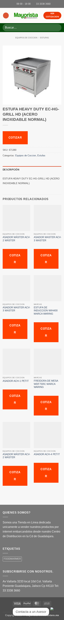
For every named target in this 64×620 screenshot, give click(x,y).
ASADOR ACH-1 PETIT (16, 381)
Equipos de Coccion (26, 38)
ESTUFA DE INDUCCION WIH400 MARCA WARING (46, 310)
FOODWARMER (12, 558)
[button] (6, 15)
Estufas (44, 38)
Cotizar (15, 137)
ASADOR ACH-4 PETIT (47, 454)
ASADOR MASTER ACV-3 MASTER (47, 239)
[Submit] (57, 27)
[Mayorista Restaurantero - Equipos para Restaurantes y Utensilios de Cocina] (26, 15)
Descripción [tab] (11, 169)
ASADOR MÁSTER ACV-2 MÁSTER (16, 239)
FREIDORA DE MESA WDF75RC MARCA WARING (46, 383)
